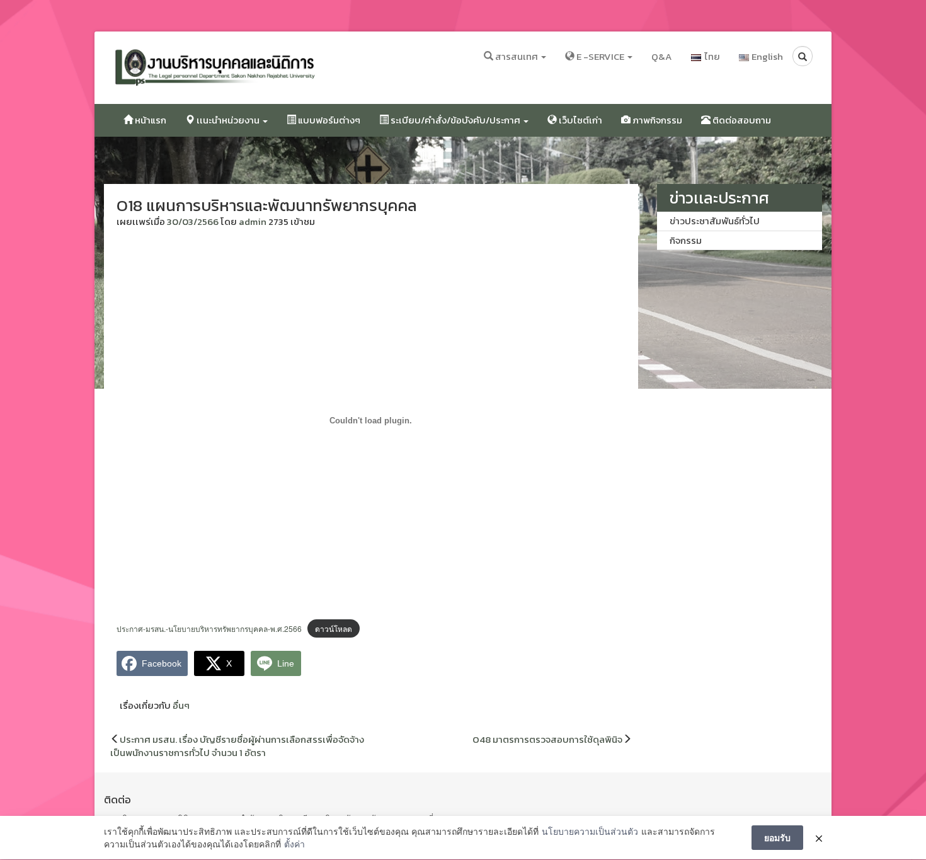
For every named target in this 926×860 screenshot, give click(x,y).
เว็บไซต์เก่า (579, 120)
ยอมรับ (777, 837)
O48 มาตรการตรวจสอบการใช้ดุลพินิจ (547, 739)
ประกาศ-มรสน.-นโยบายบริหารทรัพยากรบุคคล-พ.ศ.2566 (209, 628)
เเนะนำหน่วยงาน (228, 120)
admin (252, 221)
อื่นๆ (181, 705)
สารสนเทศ (516, 56)
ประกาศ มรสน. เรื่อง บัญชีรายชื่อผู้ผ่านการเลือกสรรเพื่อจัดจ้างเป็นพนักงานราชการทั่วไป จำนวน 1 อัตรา (237, 746)
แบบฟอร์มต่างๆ (328, 120)
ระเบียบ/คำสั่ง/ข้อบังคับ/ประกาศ (455, 120)
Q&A (661, 56)
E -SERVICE (600, 56)
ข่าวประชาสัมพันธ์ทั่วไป (715, 221)
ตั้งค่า (294, 844)
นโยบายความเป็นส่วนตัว (590, 831)
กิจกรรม (686, 240)
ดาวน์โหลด (333, 628)
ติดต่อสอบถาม (741, 120)
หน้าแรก (149, 120)
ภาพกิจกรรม (656, 120)
